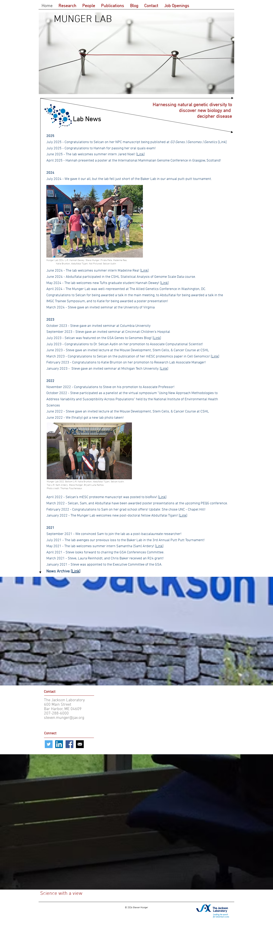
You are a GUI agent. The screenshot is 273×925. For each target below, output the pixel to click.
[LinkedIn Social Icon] (59, 744)
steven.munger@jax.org (64, 717)
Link (140, 154)
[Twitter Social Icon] (49, 744)
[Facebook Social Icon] (69, 744)
